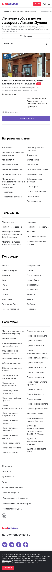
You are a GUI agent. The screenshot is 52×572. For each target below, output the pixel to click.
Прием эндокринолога (37, 404)
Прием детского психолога (10, 429)
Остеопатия (32, 164)
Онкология (32, 155)
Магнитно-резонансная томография (13, 153)
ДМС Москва (8, 476)
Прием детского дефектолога (10, 414)
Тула (4, 285)
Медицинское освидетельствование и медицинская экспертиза (13, 183)
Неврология (7, 192)
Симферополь (33, 265)
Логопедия (7, 147)
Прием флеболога (35, 394)
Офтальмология (34, 174)
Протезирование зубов (38, 408)
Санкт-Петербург (10, 270)
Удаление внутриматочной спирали (35, 441)
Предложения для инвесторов (16, 503)
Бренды (5, 482)
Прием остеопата (35, 345)
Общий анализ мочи (11, 363)
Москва (5, 265)
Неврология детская (12, 196)
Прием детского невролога (10, 421)
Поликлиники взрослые (38, 227)
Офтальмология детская (34, 180)
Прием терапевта (35, 377)
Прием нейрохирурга (37, 336)
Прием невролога (35, 331)
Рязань (5, 289)
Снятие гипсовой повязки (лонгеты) (35, 419)
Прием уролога (34, 389)
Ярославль (7, 299)
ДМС (37, 3)
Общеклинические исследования (11, 352)
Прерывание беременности (9, 384)
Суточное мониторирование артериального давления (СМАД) (35, 429)
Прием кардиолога (11, 443)
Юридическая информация (15, 498)
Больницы (31, 231)
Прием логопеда (10, 452)
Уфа (4, 280)
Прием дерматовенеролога (12, 406)
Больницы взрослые (36, 236)
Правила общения (10, 492)
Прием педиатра (35, 362)
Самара (6, 275)
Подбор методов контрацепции (10, 376)
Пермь (30, 270)
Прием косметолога (11, 447)
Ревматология (34, 196)
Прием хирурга (34, 399)
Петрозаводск (34, 275)
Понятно (8, 567)
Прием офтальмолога (37, 357)
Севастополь (33, 285)
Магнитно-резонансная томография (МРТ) (13, 332)
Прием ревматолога (36, 367)
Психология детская (36, 191)
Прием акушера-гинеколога (10, 391)
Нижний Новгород (10, 309)
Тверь (5, 294)
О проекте (7, 466)
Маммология (8, 159)
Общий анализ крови (12, 358)
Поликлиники (8, 222)
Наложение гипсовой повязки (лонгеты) (12, 344)
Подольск (31, 309)
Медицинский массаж (12, 169)
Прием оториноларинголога (37, 351)
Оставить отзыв (26, 118)
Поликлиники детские (12, 227)
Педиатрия (32, 186)
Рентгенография (35, 413)
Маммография (9, 338)
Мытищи (31, 294)
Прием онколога (35, 340)
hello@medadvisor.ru (16, 535)
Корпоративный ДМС (12, 508)
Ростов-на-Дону (10, 304)
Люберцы (31, 304)
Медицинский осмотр (12, 174)
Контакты (6, 471)
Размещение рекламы (12, 487)
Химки (30, 299)
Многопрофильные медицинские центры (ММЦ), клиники (12, 234)
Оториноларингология (37, 169)
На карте (27, 36)
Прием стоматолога (36, 372)
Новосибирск (33, 280)
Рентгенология (34, 201)
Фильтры (8, 43)
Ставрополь (33, 289)
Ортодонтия (33, 159)
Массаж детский (10, 164)
